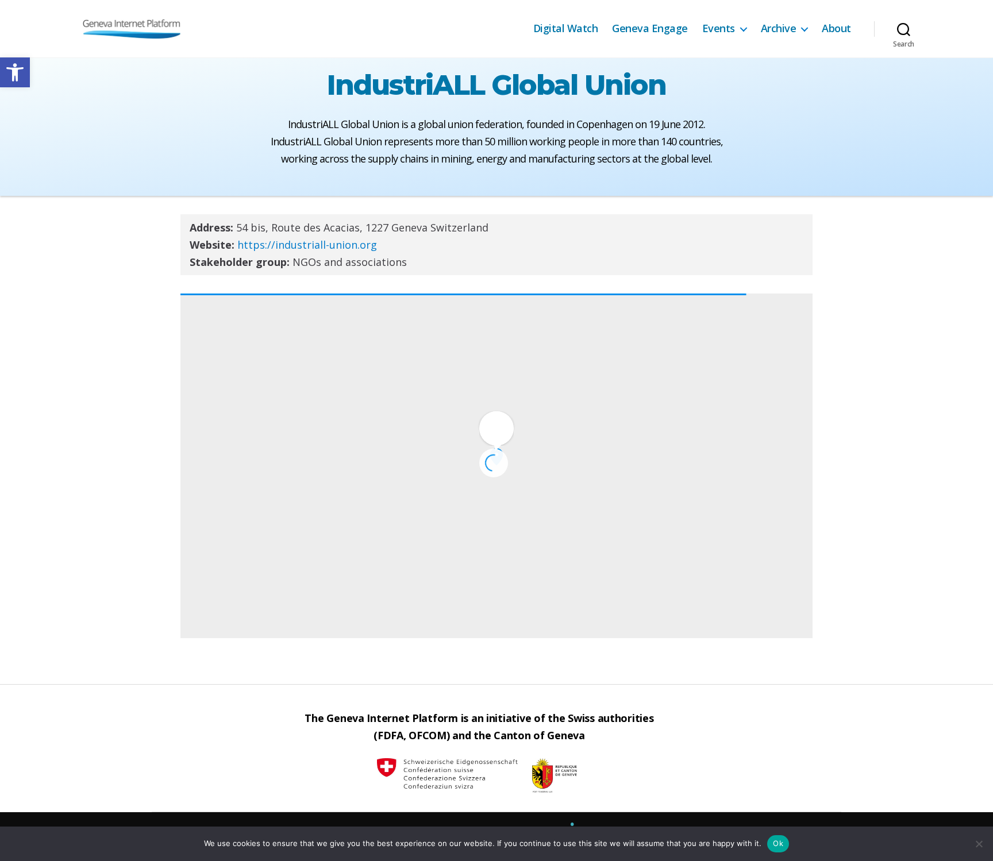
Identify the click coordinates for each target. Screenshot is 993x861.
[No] (978, 844)
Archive (778, 28)
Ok (778, 843)
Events (718, 28)
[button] (15, 72)
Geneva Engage (650, 28)
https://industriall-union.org (307, 245)
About (836, 28)
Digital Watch (565, 28)
